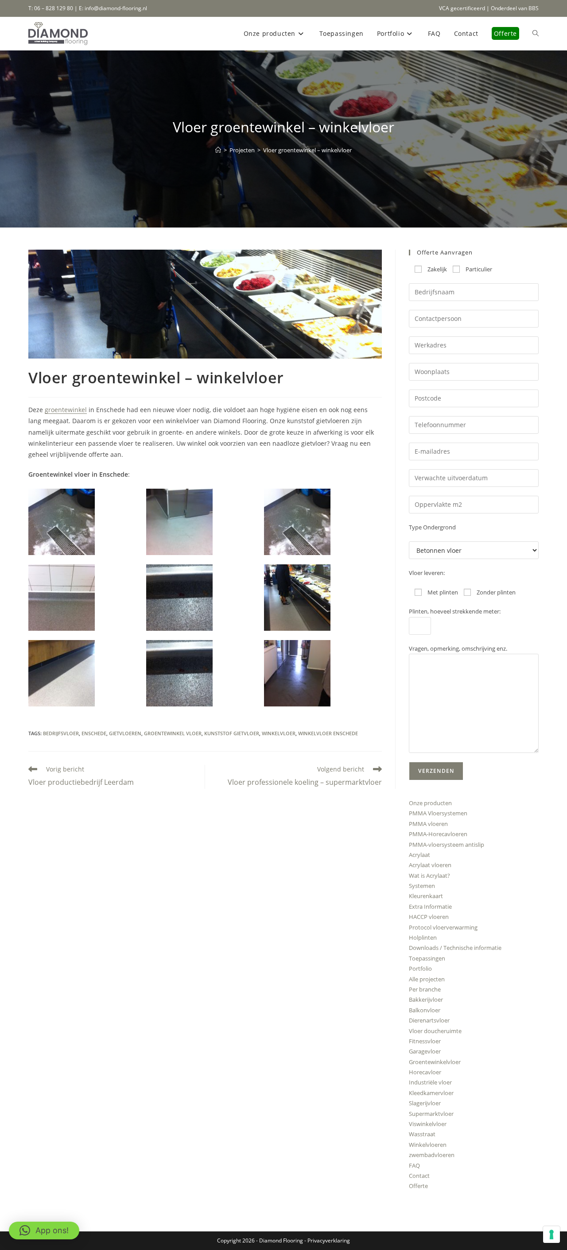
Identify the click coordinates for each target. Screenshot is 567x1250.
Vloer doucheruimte (435, 1031)
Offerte (418, 1186)
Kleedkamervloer (431, 1093)
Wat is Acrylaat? (429, 876)
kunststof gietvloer (231, 733)
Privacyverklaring (328, 1240)
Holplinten (423, 937)
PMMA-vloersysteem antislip (446, 845)
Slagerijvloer (425, 1103)
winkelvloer (278, 733)
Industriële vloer (430, 1082)
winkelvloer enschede (328, 733)
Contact (419, 1176)
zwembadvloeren (431, 1155)
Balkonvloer (424, 1010)
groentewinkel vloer (173, 733)
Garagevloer (425, 1051)
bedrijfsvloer (61, 733)
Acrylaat (419, 855)
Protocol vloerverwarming (443, 927)
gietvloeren (125, 733)
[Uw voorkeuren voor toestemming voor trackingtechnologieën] (551, 1234)
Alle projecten (427, 979)
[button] (87, 522)
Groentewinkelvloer (435, 1062)
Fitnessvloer (425, 1041)
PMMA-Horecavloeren (438, 834)
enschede (94, 733)
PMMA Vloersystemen (438, 813)
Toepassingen (427, 958)
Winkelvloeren (428, 1145)
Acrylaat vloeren (430, 865)
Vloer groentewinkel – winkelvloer (307, 150)
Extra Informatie (430, 906)
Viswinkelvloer (428, 1124)
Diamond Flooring (281, 1240)
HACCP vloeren (429, 917)
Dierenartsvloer (429, 1020)
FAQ (414, 1165)
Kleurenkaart (426, 896)
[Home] (218, 150)
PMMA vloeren (428, 824)
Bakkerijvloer (426, 999)
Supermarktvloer (431, 1114)
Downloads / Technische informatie (455, 948)
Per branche (425, 989)
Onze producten (430, 803)
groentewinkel (66, 409)
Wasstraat (422, 1134)
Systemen (422, 886)
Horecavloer (425, 1072)
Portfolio (420, 968)
